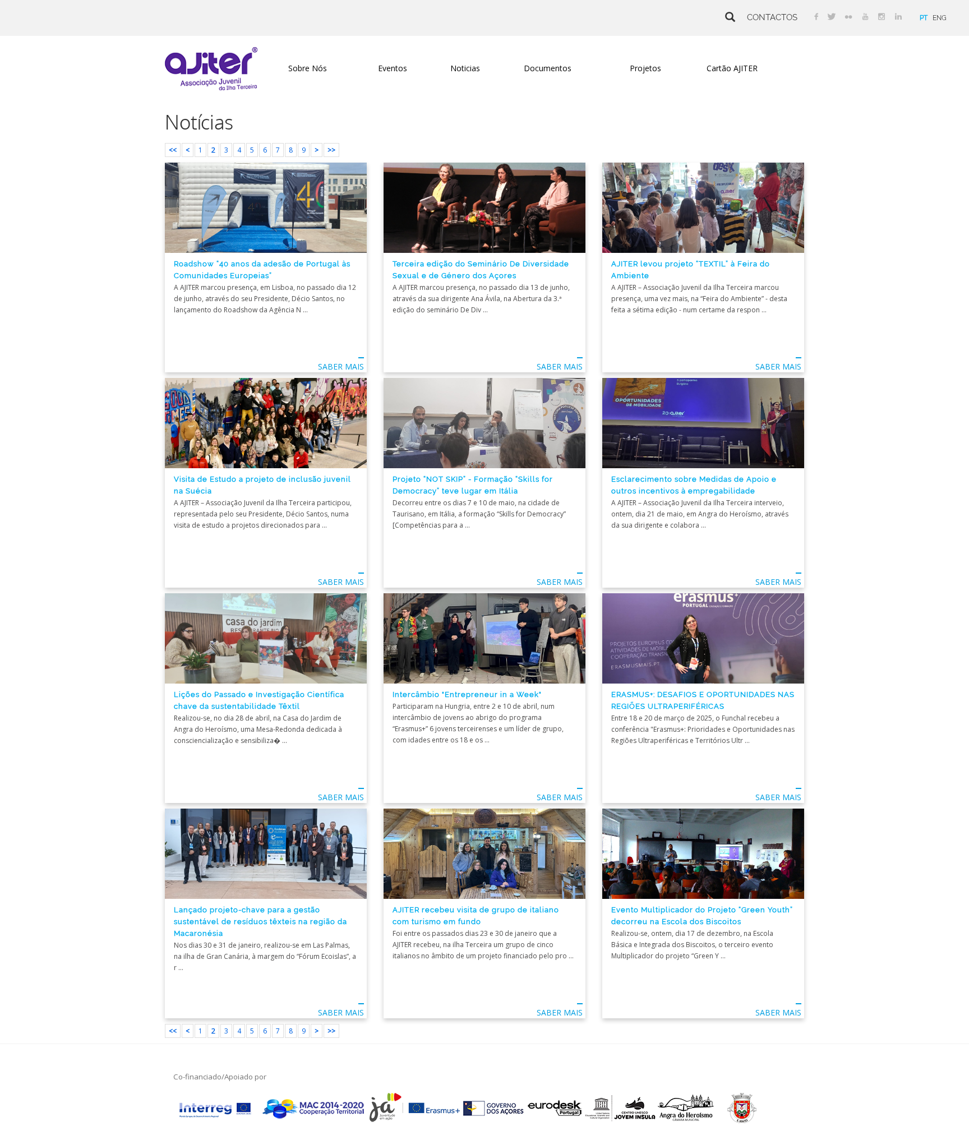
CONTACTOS (772, 17)
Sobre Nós (307, 68)
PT (924, 18)
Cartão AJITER (732, 68)
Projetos (645, 68)
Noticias (465, 68)
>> (331, 150)
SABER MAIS (341, 366)
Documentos (547, 68)
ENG (940, 18)
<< (173, 150)
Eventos (392, 68)
